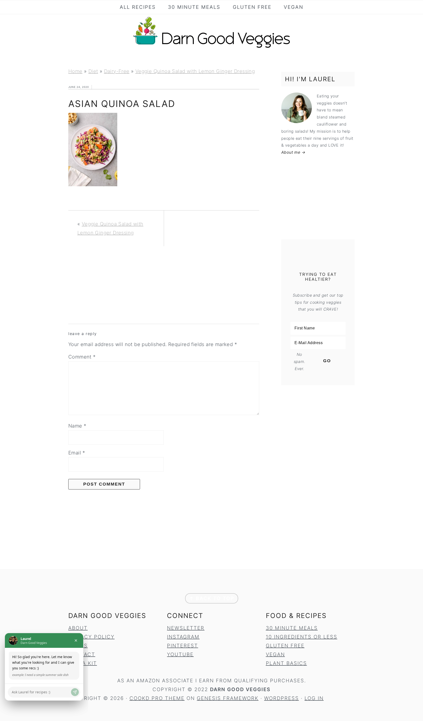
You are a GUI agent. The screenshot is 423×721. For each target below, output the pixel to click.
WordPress (281, 698)
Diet (93, 71)
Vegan (275, 654)
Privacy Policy (91, 637)
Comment (82, 357)
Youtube (180, 654)
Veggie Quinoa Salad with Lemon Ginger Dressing (195, 71)
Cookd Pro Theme (157, 698)
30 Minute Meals (292, 628)
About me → (293, 152)
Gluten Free (285, 646)
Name (77, 426)
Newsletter (185, 628)
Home (75, 71)
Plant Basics (286, 663)
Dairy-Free (116, 71)
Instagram (183, 637)
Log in (314, 698)
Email (76, 453)
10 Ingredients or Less (301, 637)
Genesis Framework (227, 698)
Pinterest (182, 646)
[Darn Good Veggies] (211, 47)
